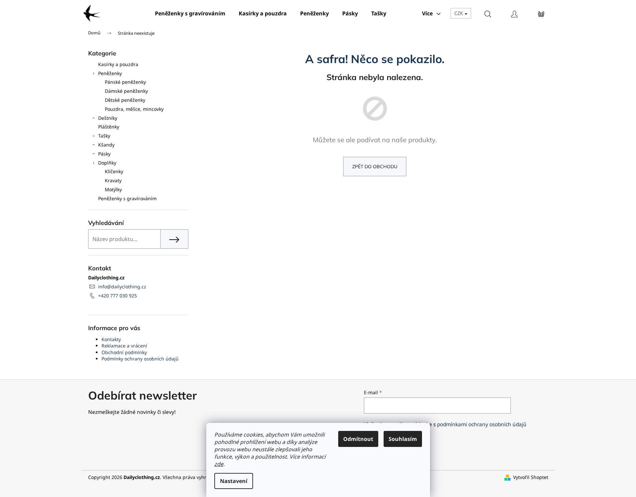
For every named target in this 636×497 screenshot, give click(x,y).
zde (218, 464)
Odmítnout (358, 439)
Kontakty (111, 339)
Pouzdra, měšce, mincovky (134, 109)
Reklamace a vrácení (124, 345)
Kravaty (113, 180)
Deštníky (107, 118)
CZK (459, 13)
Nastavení (233, 481)
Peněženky (110, 73)
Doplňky (107, 163)
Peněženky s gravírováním (127, 198)
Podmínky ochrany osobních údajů (140, 358)
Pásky (104, 154)
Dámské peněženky (126, 91)
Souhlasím (403, 439)
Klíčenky (114, 171)
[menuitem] (190, 13)
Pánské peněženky (125, 82)
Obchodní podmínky (124, 352)
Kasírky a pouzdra (118, 64)
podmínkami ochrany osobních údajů (481, 424)
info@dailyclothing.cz (122, 286)
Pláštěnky (108, 126)
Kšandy (106, 145)
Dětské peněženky (125, 100)
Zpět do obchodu (374, 167)
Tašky (104, 136)
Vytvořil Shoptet (530, 477)
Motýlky (113, 189)
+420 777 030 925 (117, 295)
